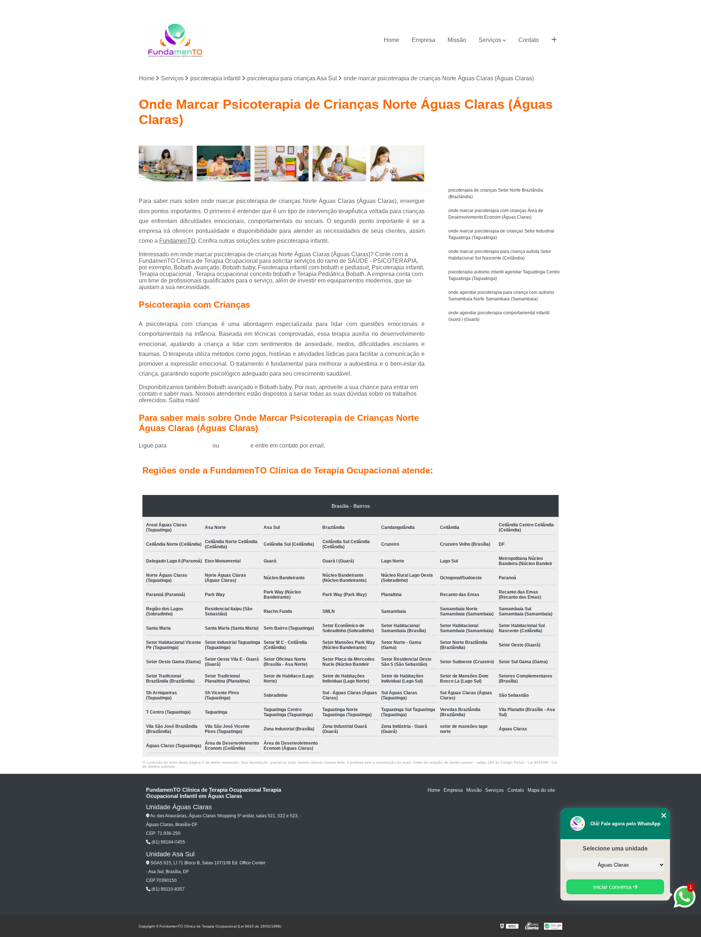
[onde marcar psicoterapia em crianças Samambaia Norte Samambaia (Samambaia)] (397, 164)
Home (391, 40)
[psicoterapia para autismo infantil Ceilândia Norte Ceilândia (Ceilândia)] (224, 164)
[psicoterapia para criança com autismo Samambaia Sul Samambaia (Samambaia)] (340, 164)
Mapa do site (541, 790)
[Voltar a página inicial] (175, 40)
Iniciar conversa (613, 887)
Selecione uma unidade (615, 848)
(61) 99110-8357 (167, 889)
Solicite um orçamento (504, 143)
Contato (528, 40)
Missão (457, 40)
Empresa (423, 40)
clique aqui (235, 445)
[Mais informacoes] (554, 40)
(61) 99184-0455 (190, 445)
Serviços (490, 40)
